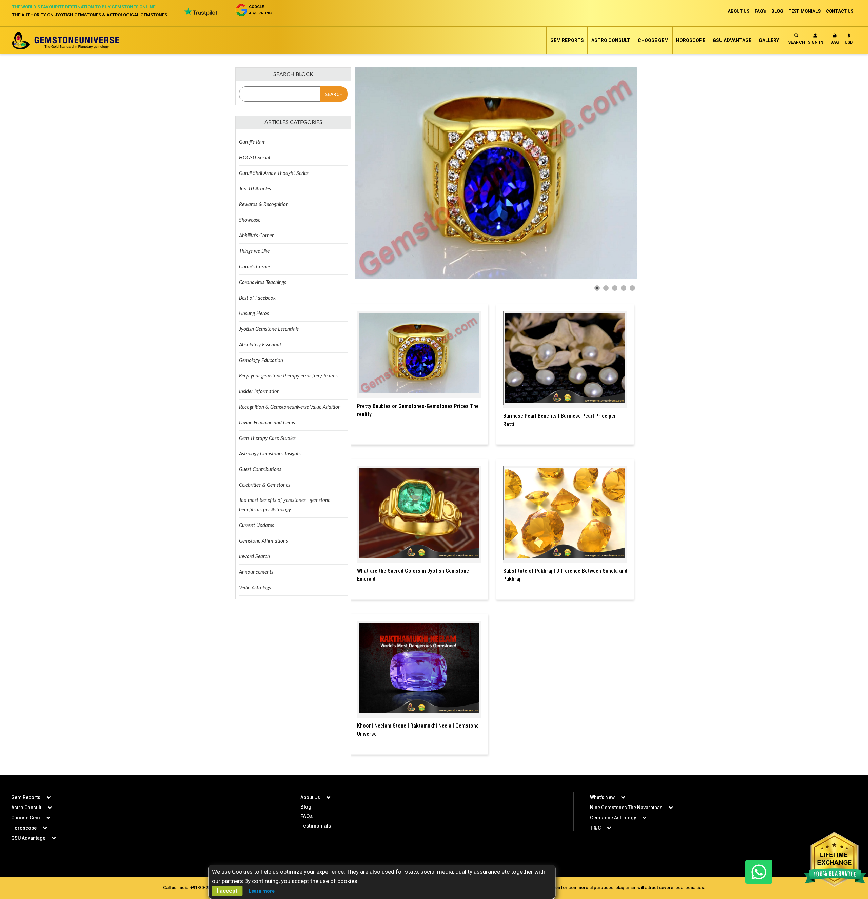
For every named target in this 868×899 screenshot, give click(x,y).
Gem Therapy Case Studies (267, 438)
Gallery (769, 40)
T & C (595, 828)
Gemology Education (261, 360)
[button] (849, 40)
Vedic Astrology (255, 587)
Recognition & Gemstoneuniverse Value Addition (290, 407)
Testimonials (315, 826)
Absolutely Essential (260, 344)
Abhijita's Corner (256, 235)
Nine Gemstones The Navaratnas (626, 807)
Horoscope (690, 40)
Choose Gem (653, 40)
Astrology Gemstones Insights (270, 453)
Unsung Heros (254, 313)
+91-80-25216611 (207, 887)
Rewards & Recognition (264, 204)
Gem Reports (567, 40)
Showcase (249, 220)
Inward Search (254, 556)
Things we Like (254, 251)
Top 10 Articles (255, 188)
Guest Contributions (260, 469)
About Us (310, 797)
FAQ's (760, 11)
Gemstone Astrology (613, 817)
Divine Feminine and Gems (267, 422)
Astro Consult (610, 40)
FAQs (306, 816)
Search (796, 42)
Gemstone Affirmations (263, 541)
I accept (227, 890)
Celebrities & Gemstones (264, 485)
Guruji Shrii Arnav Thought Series (274, 173)
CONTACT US (839, 11)
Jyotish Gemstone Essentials (269, 329)
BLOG (777, 11)
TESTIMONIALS (805, 11)
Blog (305, 807)
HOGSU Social (254, 157)
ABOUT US (738, 11)
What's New (602, 797)
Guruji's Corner (254, 266)
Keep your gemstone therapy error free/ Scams (288, 376)
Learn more (262, 891)
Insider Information (259, 391)
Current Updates (256, 525)
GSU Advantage (732, 40)
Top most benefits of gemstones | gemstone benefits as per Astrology (284, 505)
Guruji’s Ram (252, 142)
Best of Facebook (257, 298)
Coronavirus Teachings (262, 282)
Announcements (256, 572)
